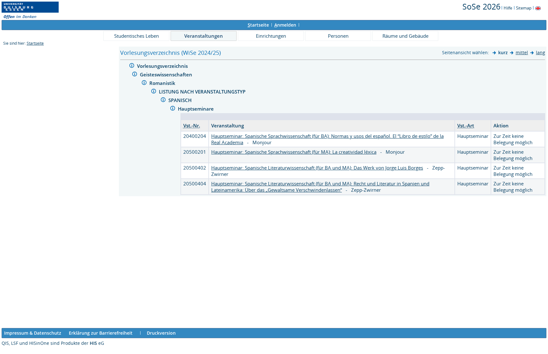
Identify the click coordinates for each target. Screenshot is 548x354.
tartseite (258, 25)
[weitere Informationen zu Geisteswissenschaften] (134, 75)
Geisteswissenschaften (166, 74)
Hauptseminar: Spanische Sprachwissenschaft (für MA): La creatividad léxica (293, 152)
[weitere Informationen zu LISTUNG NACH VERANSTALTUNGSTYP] (153, 92)
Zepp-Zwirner (366, 190)
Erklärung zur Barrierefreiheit (101, 333)
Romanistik (163, 83)
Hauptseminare (196, 109)
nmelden (285, 25)
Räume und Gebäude (405, 36)
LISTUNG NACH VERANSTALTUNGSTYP (203, 91)
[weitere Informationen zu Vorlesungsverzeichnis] (131, 66)
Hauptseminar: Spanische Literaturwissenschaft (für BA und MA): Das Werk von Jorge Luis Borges (317, 167)
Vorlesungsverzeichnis (163, 66)
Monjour (261, 142)
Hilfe (508, 8)
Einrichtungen (271, 36)
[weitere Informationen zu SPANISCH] (163, 101)
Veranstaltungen (203, 36)
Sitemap (524, 8)
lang (540, 52)
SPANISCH (180, 100)
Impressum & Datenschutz (32, 333)
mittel (522, 52)
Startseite (35, 43)
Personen (338, 36)
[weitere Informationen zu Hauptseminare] (172, 109)
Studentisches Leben (136, 36)
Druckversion (161, 333)
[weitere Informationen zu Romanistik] (144, 83)
